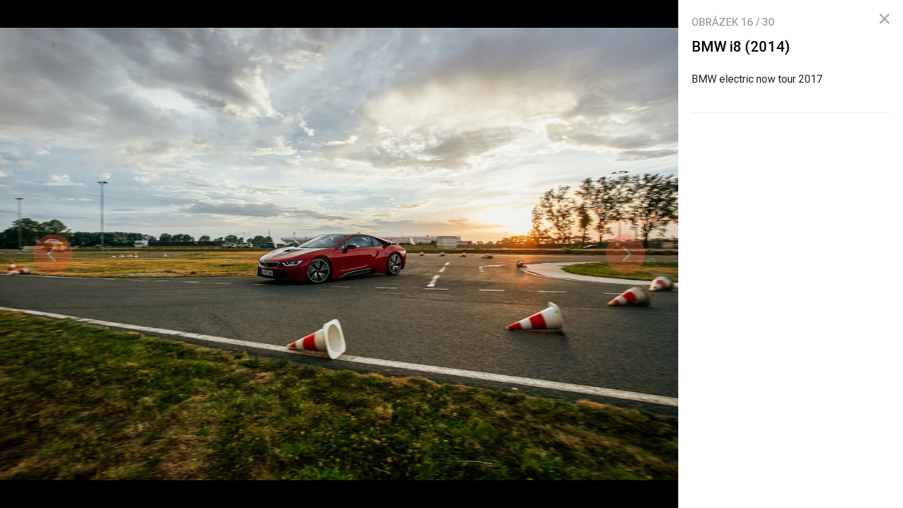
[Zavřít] (884, 19)
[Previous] (53, 254)
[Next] (625, 254)
